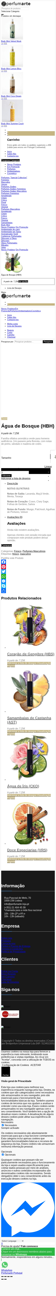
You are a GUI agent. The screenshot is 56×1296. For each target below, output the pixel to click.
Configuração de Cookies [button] (15, 1065)
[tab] (31, 497)
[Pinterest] (28, 566)
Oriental (4, 207)
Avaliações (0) (14, 517)
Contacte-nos (8, 943)
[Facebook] (28, 562)
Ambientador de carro (10, 229)
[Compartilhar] (28, 590)
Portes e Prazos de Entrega (15, 946)
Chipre (4, 198)
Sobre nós (6, 938)
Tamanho (6, 458)
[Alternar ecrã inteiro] (8, 1276)
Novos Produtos (14, 164)
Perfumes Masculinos (10, 209)
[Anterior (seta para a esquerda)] (2, 1279)
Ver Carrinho (8, 976)
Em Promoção (13, 167)
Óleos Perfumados (9, 243)
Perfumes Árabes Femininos (13, 189)
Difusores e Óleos (9, 238)
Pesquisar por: (7, 342)
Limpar (48, 466)
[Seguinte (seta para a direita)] (5, 1279)
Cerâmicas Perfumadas (11, 236)
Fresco (4, 205)
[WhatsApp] (28, 576)
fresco (15, 554)
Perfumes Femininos (10, 193)
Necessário (11, 1125)
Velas (3, 247)
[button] (52, 452)
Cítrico (4, 200)
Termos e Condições (12, 949)
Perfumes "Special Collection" (14, 178)
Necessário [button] (7, 1122)
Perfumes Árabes (8, 187)
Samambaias (7, 223)
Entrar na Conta (9, 971)
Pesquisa (48, 342)
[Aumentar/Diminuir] (11, 1276)
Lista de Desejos (10, 982)
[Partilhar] (5, 1276)
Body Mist (5, 225)
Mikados (5, 245)
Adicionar (6, 475)
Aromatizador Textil (9, 234)
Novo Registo (8, 974)
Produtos (6, 941)
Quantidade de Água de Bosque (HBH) (22, 469)
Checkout (6, 979)
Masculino (5, 182)
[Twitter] (28, 571)
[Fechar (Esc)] (2, 1276)
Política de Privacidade (13, 951)
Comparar (6, 545)
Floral (3, 202)
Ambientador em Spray (11, 232)
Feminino (5, 180)
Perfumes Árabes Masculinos (14, 191)
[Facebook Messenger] (28, 581)
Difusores (5, 241)
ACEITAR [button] (35, 1065)
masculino (25, 554)
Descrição (12, 483)
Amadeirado (6, 196)
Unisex (4, 184)
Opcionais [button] (6, 1151)
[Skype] (28, 586)
